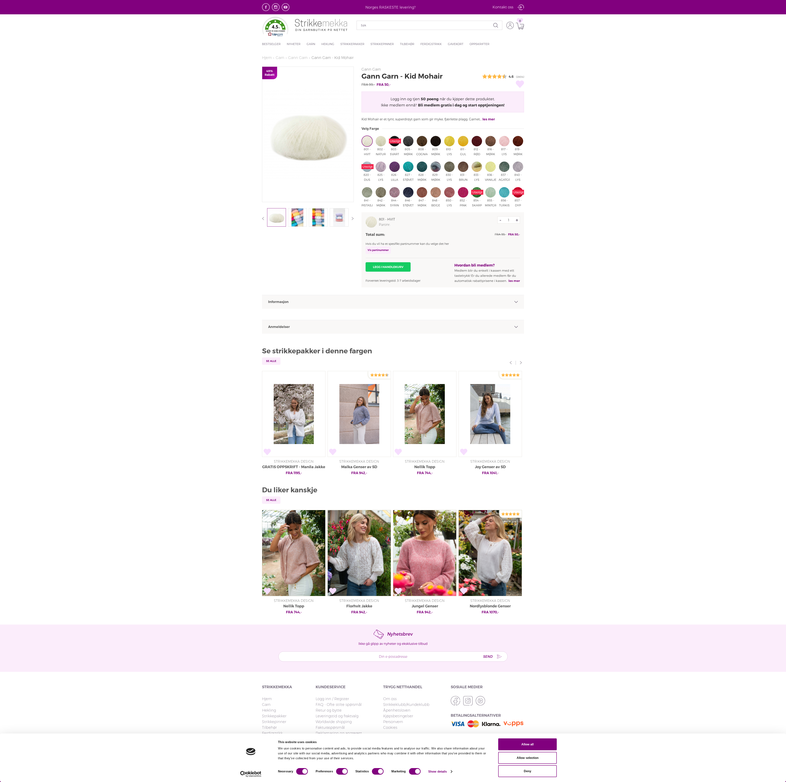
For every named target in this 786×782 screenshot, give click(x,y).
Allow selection (528, 757)
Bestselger (271, 44)
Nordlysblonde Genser (490, 606)
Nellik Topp (424, 467)
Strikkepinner (382, 44)
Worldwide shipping (334, 722)
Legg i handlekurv (388, 267)
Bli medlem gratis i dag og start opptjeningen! (461, 105)
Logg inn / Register (332, 699)
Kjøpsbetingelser (398, 716)
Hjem (267, 57)
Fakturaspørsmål (330, 727)
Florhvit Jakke (359, 606)
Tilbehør (407, 44)
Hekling (327, 44)
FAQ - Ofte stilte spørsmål (339, 704)
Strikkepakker (352, 44)
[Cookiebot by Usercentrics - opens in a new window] (251, 774)
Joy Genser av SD (490, 467)
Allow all (527, 744)
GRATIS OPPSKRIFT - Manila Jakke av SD (293, 467)
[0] (519, 26)
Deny (527, 771)
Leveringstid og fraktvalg (337, 716)
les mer (488, 119)
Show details (437, 771)
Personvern (393, 722)
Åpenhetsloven (396, 710)
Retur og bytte (329, 710)
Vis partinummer (378, 250)
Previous (264, 218)
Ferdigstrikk (431, 44)
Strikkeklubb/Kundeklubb (406, 704)
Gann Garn (298, 57)
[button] (275, 29)
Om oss (390, 699)
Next (352, 218)
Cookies (390, 727)
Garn (311, 44)
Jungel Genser (425, 606)
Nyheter (293, 44)
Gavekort (455, 44)
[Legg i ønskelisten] (520, 84)
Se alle (271, 361)
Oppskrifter (479, 44)
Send (487, 656)
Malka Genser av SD (359, 467)
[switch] (342, 771)
